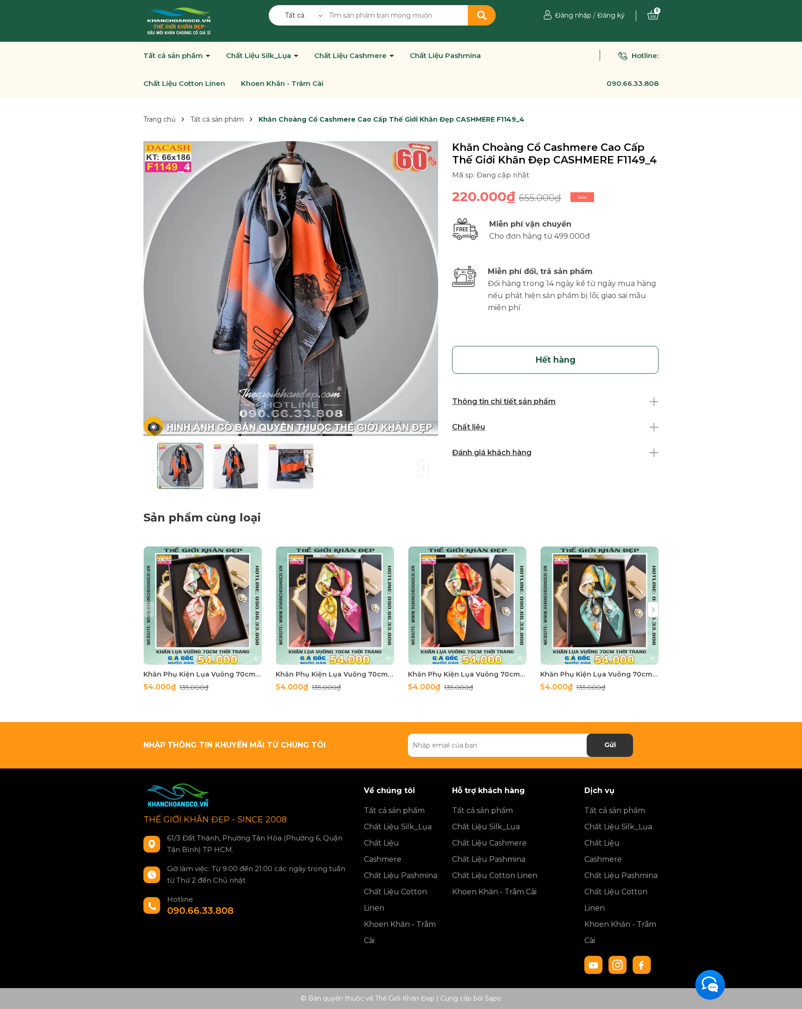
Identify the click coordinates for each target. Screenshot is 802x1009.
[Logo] (178, 20)
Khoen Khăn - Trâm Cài (282, 83)
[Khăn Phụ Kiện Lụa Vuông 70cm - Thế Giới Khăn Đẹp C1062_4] (202, 606)
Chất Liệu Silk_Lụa (259, 56)
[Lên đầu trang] (786, 993)
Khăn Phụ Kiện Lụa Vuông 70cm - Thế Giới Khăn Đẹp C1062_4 (202, 674)
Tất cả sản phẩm (174, 56)
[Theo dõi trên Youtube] (594, 964)
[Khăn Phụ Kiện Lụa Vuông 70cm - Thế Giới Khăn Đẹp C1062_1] (599, 606)
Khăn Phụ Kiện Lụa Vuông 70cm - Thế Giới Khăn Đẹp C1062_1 (599, 674)
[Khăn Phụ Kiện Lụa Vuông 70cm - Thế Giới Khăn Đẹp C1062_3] (335, 606)
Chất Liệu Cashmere (351, 56)
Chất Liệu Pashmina (445, 56)
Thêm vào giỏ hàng (208, 656)
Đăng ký (611, 15)
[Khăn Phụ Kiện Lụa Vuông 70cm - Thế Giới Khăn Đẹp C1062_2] (467, 606)
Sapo (493, 998)
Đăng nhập (573, 15)
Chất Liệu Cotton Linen (184, 83)
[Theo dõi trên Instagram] (618, 964)
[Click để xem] (290, 288)
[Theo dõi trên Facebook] (642, 964)
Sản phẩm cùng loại (202, 517)
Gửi (610, 745)
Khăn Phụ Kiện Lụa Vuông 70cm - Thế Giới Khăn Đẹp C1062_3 (335, 674)
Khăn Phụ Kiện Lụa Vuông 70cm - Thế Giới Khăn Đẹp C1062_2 (467, 674)
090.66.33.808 (633, 83)
